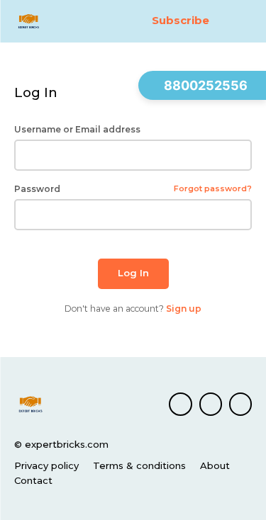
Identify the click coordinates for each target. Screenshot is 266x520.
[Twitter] (240, 403)
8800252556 (206, 85)
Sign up (183, 308)
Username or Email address (77, 129)
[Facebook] (180, 403)
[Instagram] (210, 403)
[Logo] (45, 21)
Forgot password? (213, 189)
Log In (133, 272)
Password (133, 189)
